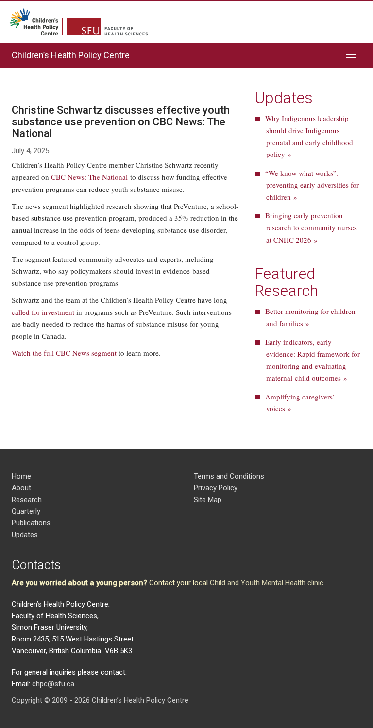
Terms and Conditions (229, 476)
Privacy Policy (215, 488)
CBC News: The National (89, 177)
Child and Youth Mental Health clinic (266, 582)
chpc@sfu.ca (53, 683)
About (21, 488)
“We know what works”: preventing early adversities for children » (312, 185)
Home (21, 476)
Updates (25, 534)
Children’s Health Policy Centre (71, 55)
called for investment (43, 312)
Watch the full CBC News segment (64, 353)
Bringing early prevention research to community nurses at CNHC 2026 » (311, 227)
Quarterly (26, 511)
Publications (31, 523)
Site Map (207, 499)
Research (27, 499)
